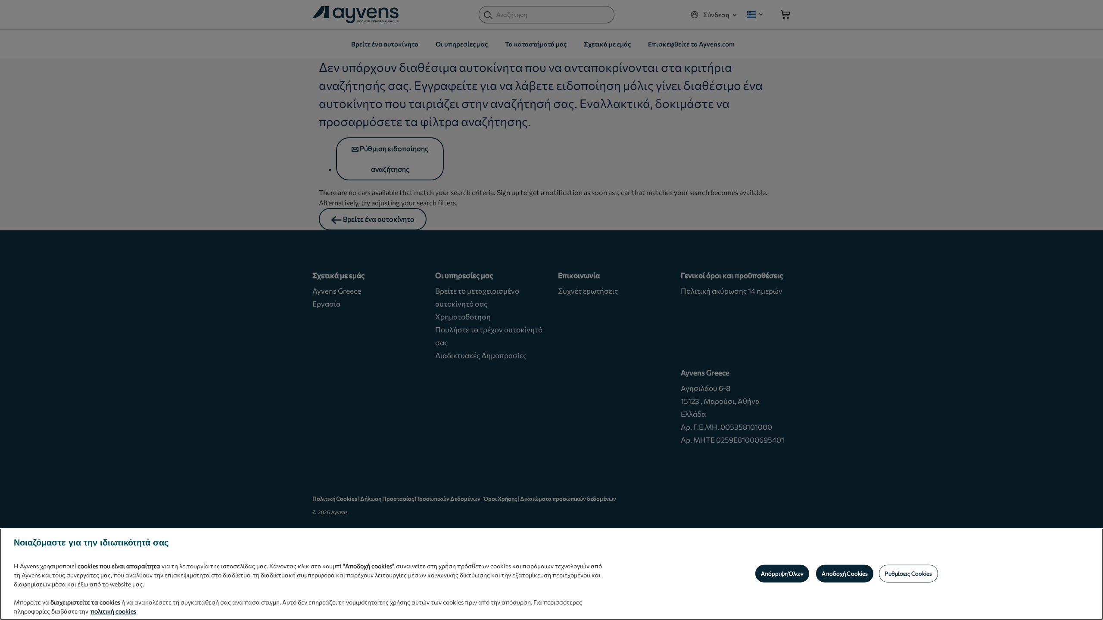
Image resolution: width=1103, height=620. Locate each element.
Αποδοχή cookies (845, 573)
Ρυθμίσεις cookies (908, 573)
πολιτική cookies (113, 611)
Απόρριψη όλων (782, 573)
